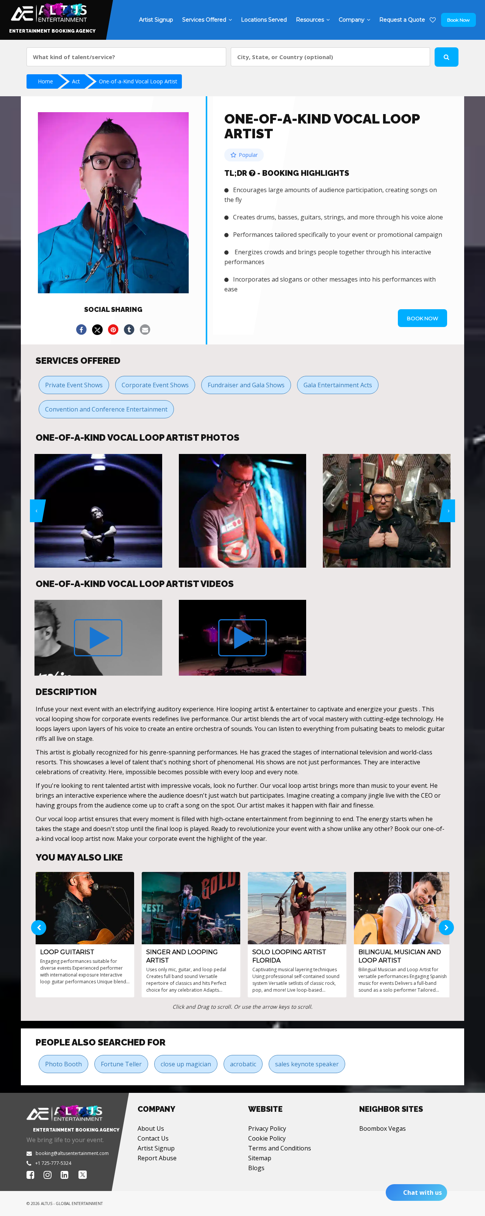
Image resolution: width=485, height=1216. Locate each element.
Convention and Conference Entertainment (106, 409)
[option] (98, 511)
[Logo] (48, 10)
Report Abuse (157, 1158)
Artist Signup (156, 1148)
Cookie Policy (267, 1138)
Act (76, 81)
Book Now (458, 20)
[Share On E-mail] (145, 330)
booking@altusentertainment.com (72, 1153)
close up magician (186, 1064)
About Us (151, 1128)
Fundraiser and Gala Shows (246, 385)
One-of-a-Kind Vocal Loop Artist (138, 81)
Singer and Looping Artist (182, 956)
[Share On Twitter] (97, 330)
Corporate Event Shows (155, 385)
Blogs (256, 1168)
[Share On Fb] (81, 330)
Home (45, 81)
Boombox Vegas (382, 1128)
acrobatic (243, 1064)
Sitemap (259, 1158)
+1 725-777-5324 (53, 1163)
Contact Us (153, 1138)
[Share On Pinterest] (113, 330)
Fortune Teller (121, 1064)
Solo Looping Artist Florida (289, 956)
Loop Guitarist (67, 952)
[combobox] (126, 56)
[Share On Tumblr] (129, 330)
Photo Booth (63, 1064)
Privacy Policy (267, 1128)
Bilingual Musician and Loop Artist (399, 956)
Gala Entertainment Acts (338, 385)
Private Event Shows (74, 385)
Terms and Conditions (279, 1148)
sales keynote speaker (307, 1064)
